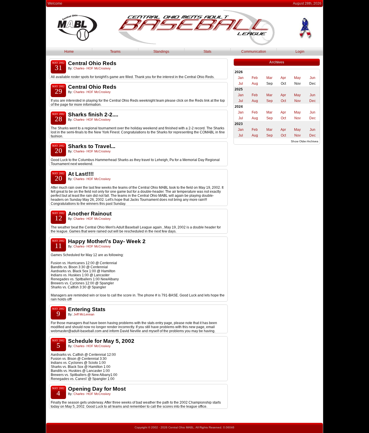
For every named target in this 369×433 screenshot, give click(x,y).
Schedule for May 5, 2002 (101, 341)
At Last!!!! (81, 174)
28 (58, 119)
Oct (283, 101)
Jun (312, 78)
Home (69, 52)
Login (299, 52)
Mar (269, 78)
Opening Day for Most (97, 389)
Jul (240, 84)
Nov (297, 101)
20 (58, 150)
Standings (161, 52)
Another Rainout (90, 214)
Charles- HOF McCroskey (92, 68)
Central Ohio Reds (92, 63)
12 (58, 218)
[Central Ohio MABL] (196, 44)
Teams (115, 52)
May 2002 (58, 62)
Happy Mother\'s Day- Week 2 (107, 241)
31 (58, 67)
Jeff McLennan (84, 314)
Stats (207, 52)
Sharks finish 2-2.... (93, 114)
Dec (312, 101)
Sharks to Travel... (91, 146)
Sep (269, 101)
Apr (283, 78)
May (297, 78)
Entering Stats (87, 309)
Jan (241, 78)
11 (58, 245)
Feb (255, 78)
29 (58, 91)
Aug (255, 84)
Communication (253, 52)
